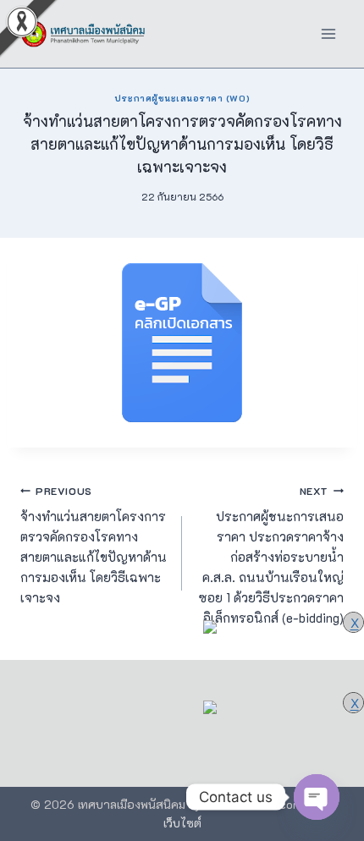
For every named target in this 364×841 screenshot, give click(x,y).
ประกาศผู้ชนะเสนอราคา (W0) (182, 98)
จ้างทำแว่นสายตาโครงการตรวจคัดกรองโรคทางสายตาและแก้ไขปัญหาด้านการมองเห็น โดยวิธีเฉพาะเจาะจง (93, 545)
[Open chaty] (316, 797)
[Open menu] (328, 33)
